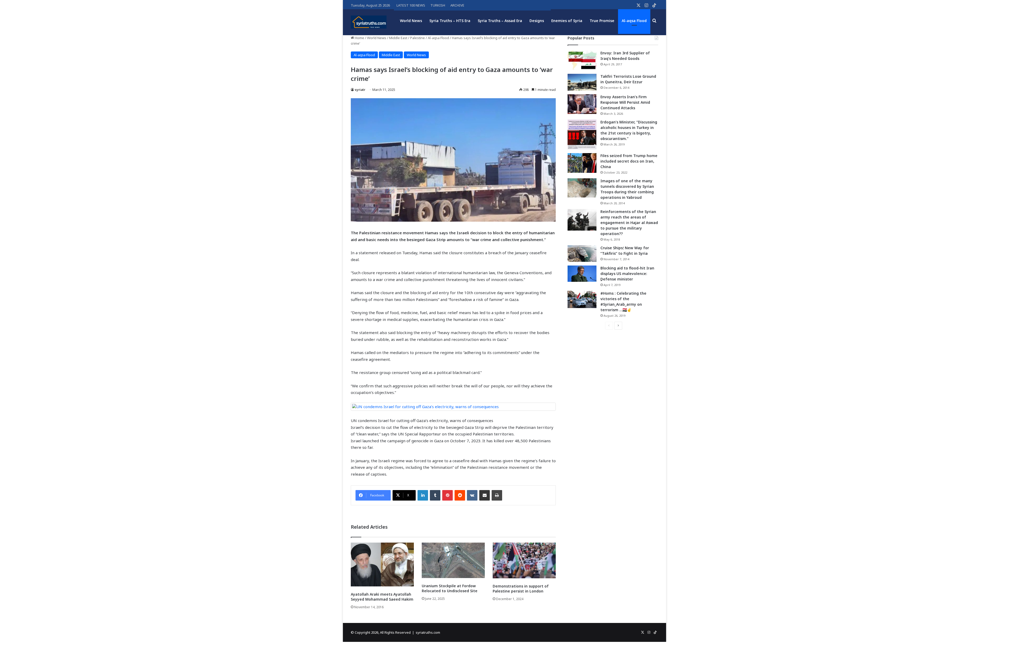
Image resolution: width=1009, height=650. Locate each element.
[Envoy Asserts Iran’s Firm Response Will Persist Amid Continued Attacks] (582, 104)
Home (359, 37)
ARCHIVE (457, 5)
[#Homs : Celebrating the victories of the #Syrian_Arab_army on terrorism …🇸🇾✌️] (582, 299)
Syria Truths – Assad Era (500, 20)
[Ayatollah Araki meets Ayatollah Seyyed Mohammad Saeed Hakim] (382, 564)
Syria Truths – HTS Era (449, 20)
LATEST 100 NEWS (411, 5)
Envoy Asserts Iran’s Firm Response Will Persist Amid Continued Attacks (625, 102)
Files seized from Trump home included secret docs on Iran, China (628, 161)
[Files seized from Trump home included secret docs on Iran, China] (582, 163)
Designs (536, 20)
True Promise (602, 20)
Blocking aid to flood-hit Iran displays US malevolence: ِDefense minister (627, 274)
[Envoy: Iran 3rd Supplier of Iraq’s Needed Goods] (582, 60)
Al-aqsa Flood (634, 20)
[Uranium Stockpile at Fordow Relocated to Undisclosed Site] (453, 560)
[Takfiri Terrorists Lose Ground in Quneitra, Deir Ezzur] (582, 82)
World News (411, 20)
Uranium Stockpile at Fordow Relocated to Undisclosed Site (449, 588)
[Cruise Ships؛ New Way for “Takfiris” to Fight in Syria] (582, 253)
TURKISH (437, 5)
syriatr (360, 89)
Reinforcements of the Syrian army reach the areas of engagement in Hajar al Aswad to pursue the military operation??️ (629, 222)
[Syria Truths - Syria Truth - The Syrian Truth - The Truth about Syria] (369, 22)
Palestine (417, 37)
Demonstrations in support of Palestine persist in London (521, 589)
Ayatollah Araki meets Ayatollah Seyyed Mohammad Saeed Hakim (382, 597)
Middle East (398, 37)
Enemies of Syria (566, 20)
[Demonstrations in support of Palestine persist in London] (524, 560)
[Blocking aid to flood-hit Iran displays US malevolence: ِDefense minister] (582, 274)
